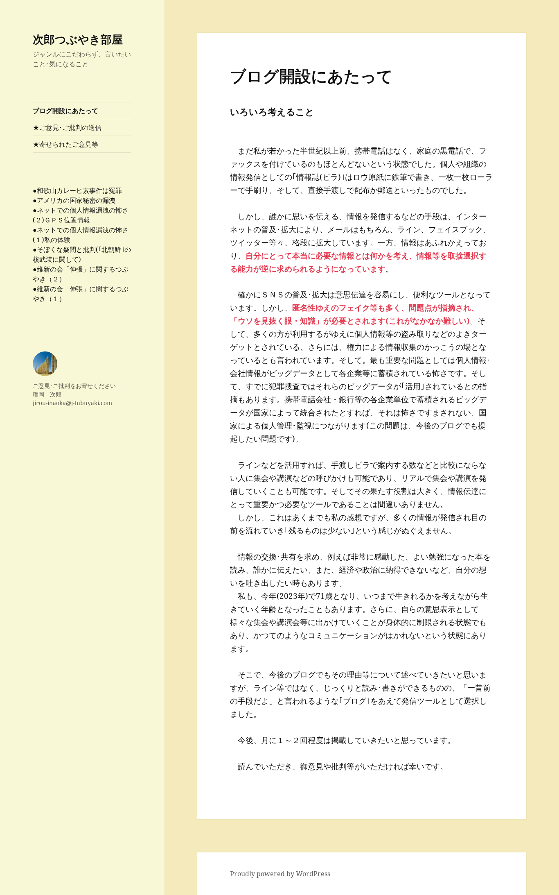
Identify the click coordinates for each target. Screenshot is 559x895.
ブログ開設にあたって (65, 110)
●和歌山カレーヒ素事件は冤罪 (77, 190)
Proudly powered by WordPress (280, 873)
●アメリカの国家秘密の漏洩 (74, 200)
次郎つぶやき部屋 (78, 39)
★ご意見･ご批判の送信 (67, 127)
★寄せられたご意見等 (65, 144)
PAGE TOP (540, 860)
